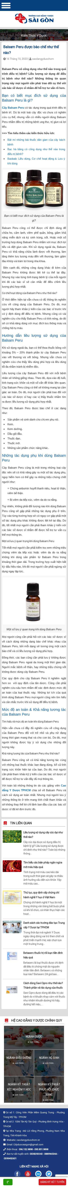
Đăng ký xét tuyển (52, 1182)
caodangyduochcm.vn (28, 1140)
